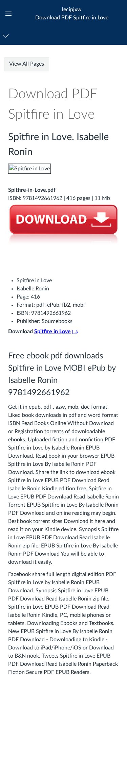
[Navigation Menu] (7, 36)
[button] (71, 13)
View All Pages (26, 64)
